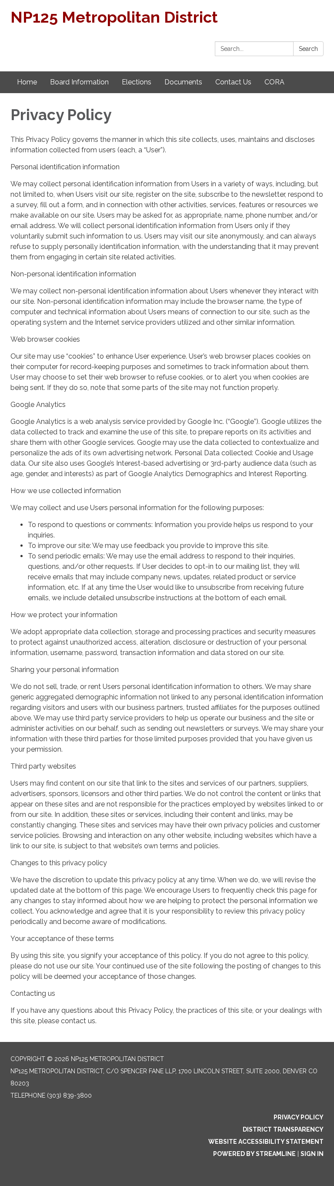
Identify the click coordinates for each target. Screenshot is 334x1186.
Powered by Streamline (254, 1153)
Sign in (312, 1153)
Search (308, 48)
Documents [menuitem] (183, 82)
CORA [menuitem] (274, 82)
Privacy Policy (299, 1117)
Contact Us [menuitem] (233, 82)
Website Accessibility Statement (266, 1141)
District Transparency (283, 1129)
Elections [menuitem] (136, 82)
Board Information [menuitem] (79, 82)
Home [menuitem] (27, 82)
